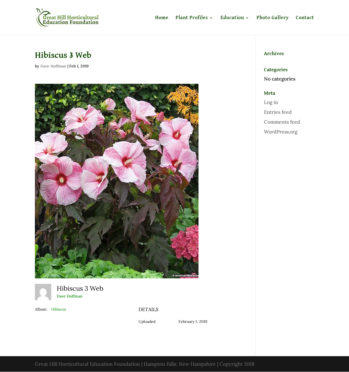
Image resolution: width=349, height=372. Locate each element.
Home (162, 18)
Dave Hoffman (53, 66)
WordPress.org (280, 132)
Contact (305, 18)
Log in (271, 102)
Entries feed (278, 112)
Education (232, 18)
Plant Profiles (192, 18)
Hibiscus (58, 309)
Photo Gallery (273, 18)
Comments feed (282, 122)
